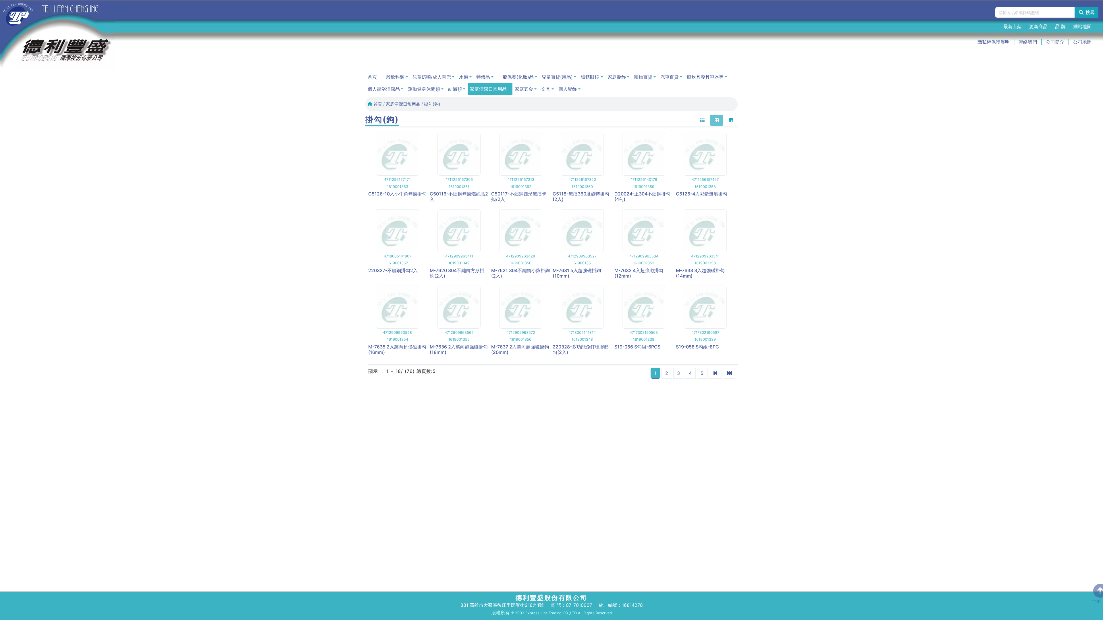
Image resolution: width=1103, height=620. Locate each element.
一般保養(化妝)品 (516, 77)
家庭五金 (524, 89)
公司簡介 (1055, 42)
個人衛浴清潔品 (384, 89)
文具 (545, 89)
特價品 (483, 77)
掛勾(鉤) (432, 104)
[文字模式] (702, 120)
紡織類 (455, 89)
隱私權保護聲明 (993, 42)
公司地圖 (1082, 42)
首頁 (372, 77)
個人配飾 (567, 89)
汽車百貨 (669, 77)
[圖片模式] (716, 120)
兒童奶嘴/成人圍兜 (431, 77)
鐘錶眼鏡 (590, 77)
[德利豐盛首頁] (18, 14)
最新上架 (1012, 26)
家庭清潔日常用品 (488, 89)
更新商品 (1038, 26)
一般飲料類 (392, 77)
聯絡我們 (1028, 42)
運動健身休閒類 (424, 89)
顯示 (373, 371)
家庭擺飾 (617, 77)
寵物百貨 (643, 77)
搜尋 (1089, 12)
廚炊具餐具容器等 (705, 77)
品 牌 (1060, 26)
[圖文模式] (731, 120)
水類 (463, 77)
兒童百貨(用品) (557, 77)
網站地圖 (1082, 26)
